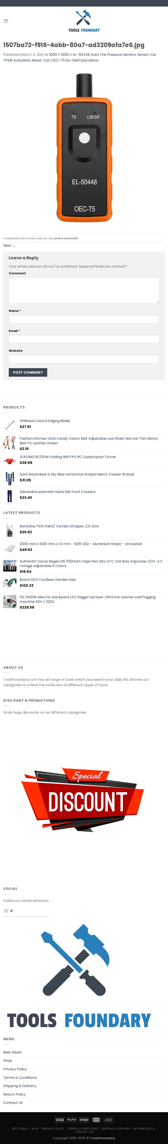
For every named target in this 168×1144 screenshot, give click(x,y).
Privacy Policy (15, 1069)
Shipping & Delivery (19, 1085)
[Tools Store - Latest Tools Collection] (84, 21)
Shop (7, 1060)
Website (16, 351)
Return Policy (14, 1094)
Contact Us (13, 1102)
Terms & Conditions (20, 1077)
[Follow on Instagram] (6, 911)
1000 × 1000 (58, 54)
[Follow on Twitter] (11, 911)
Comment (17, 273)
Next (9, 245)
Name (15, 311)
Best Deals (12, 1052)
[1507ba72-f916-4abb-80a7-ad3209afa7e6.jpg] (84, 148)
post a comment (66, 238)
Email (14, 331)
